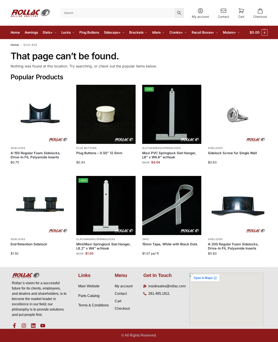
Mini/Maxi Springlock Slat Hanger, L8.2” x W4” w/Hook (103, 246)
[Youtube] (42, 325)
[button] (258, 32)
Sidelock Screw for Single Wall (232, 153)
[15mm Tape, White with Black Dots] (172, 205)
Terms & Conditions (93, 305)
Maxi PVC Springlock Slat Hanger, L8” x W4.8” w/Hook (169, 155)
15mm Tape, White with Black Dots (169, 244)
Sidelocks (18, 148)
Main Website (89, 286)
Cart (241, 16)
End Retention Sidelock (29, 244)
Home (15, 45)
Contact (223, 16)
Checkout (260, 16)
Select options (106, 171)
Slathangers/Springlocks (161, 148)
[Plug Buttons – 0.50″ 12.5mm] (106, 114)
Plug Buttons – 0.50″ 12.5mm (99, 153)
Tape (145, 239)
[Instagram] (23, 325)
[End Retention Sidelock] (40, 205)
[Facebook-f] (14, 325)
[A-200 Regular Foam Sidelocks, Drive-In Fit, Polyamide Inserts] (237, 205)
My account (200, 16)
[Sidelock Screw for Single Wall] (237, 114)
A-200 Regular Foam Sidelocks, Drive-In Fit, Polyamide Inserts (233, 246)
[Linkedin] (33, 325)
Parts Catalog (89, 296)
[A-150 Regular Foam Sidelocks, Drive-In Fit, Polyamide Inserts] (40, 114)
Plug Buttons (86, 148)
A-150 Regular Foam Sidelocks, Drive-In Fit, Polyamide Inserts (35, 155)
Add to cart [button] (40, 171)
